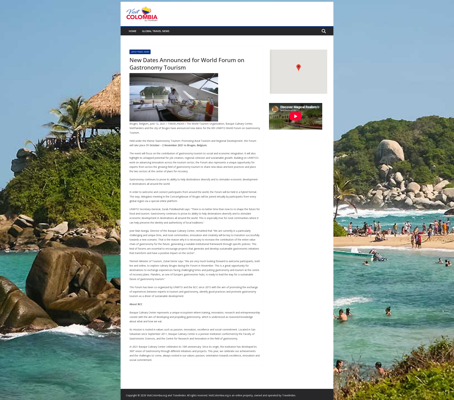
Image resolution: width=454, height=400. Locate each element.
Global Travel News (155, 31)
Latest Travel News (140, 52)
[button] (298, 68)
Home (132, 31)
